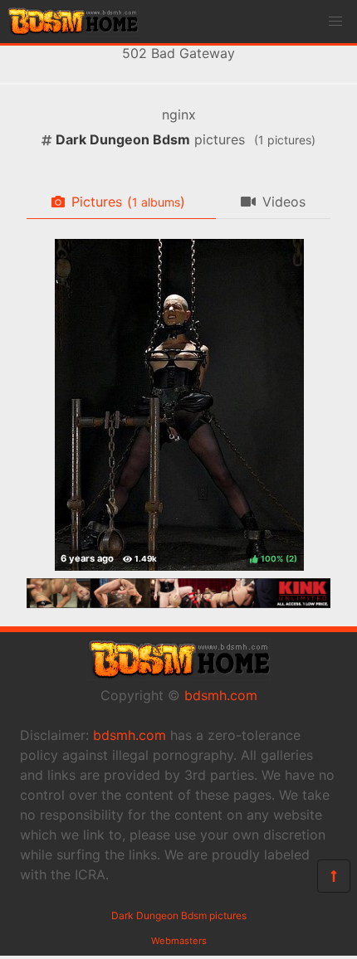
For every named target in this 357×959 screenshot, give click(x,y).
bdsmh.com (220, 695)
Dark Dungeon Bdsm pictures (179, 915)
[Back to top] (333, 876)
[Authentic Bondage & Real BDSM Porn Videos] (178, 603)
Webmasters (179, 941)
